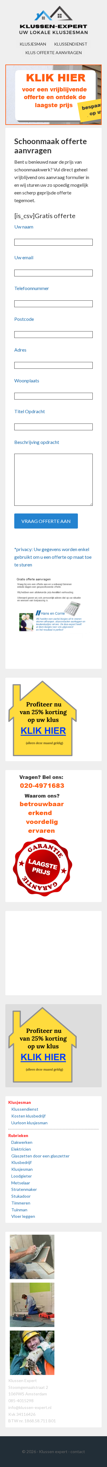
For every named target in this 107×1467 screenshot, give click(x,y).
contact (77, 1451)
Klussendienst (24, 1109)
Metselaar (20, 1182)
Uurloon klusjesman (29, 1122)
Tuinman (19, 1209)
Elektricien (21, 1149)
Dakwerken (21, 1142)
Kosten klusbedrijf (28, 1115)
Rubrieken (18, 1135)
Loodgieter (21, 1175)
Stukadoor (21, 1196)
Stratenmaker (24, 1189)
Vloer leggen (23, 1216)
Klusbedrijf (21, 1162)
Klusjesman (19, 1102)
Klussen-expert (53, 21)
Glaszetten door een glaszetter (40, 1155)
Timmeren (20, 1202)
